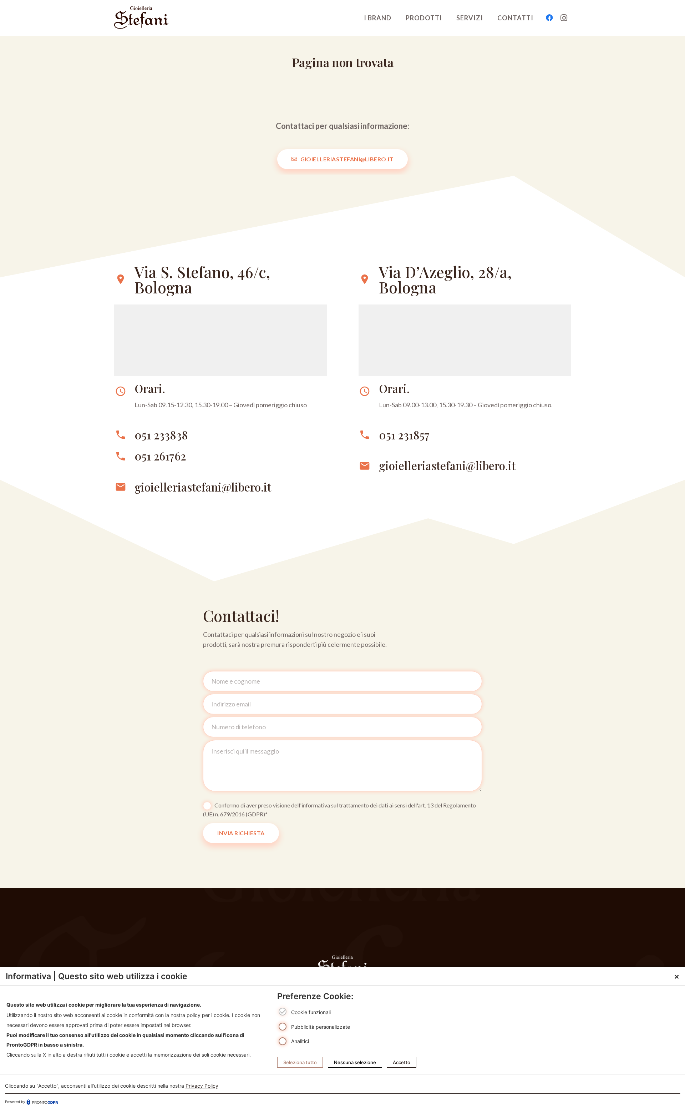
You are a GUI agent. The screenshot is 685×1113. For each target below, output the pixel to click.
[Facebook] (549, 18)
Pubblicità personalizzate (320, 1026)
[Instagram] (564, 18)
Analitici (300, 1041)
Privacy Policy (202, 1086)
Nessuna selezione (355, 1062)
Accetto (401, 1062)
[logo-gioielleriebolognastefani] (141, 18)
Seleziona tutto (300, 1062)
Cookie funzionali (311, 1012)
